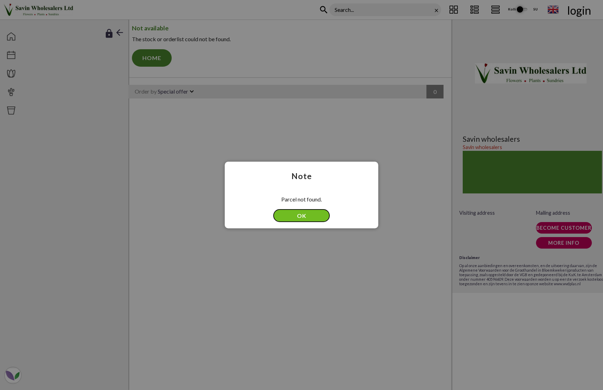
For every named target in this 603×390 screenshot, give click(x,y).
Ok (301, 215)
